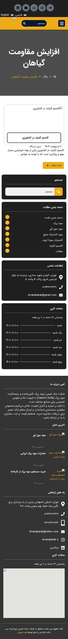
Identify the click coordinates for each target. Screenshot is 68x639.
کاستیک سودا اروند (52, 240)
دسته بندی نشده (54, 218)
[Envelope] (26, 7)
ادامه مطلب (57, 107)
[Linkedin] (17, 7)
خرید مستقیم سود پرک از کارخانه (28, 472)
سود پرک (58, 223)
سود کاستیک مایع (53, 234)
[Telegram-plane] (50, 7)
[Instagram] (42, 7)
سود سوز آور (56, 229)
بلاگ (45, 77)
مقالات (59, 251)
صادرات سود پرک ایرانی (33, 453)
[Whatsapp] (34, 7)
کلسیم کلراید (56, 246)
